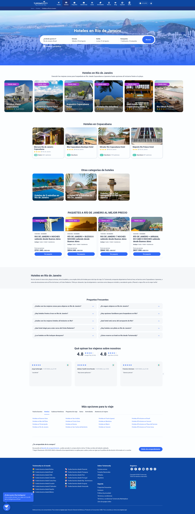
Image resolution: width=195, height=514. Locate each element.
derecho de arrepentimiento (50, 448)
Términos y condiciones (105, 496)
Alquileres (101, 478)
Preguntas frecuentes (104, 487)
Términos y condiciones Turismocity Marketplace (113, 499)
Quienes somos (102, 469)
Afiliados (100, 475)
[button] (151, 3)
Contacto (100, 490)
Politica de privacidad (104, 493)
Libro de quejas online (104, 501)
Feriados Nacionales (104, 472)
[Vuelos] (41, 3)
